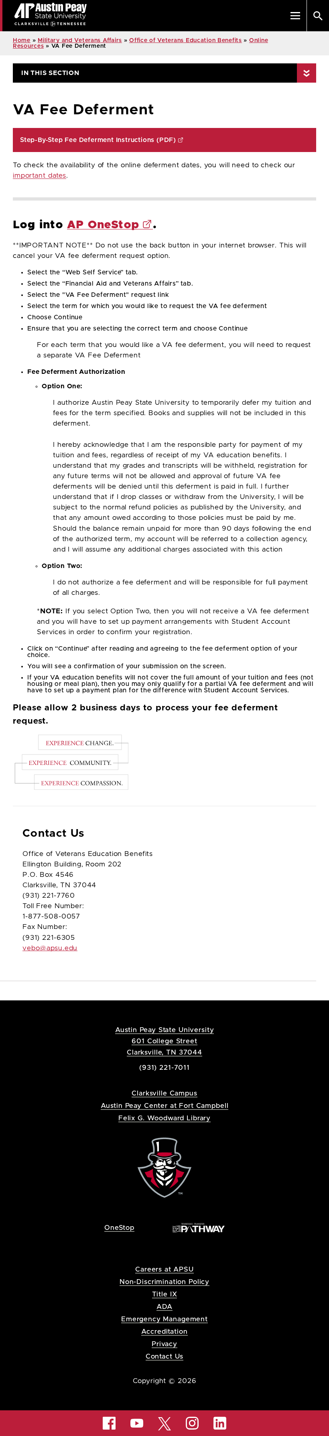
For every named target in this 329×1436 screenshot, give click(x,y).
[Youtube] (136, 1423)
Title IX (164, 1294)
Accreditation (164, 1331)
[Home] (164, 1167)
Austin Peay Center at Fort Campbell (165, 1105)
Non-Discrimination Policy (164, 1281)
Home (21, 40)
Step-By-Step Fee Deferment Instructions (98, 140)
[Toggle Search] (318, 15)
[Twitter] (164, 1423)
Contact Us (165, 1356)
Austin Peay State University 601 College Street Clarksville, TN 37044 (164, 1041)
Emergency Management (164, 1319)
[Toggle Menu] (295, 15)
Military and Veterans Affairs (80, 40)
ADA (164, 1306)
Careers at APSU (164, 1269)
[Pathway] (199, 1227)
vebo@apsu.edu (49, 948)
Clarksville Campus (164, 1093)
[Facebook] (109, 1423)
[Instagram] (192, 1423)
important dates (39, 175)
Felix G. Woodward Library (164, 1118)
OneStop (119, 1227)
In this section (50, 73)
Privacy (164, 1344)
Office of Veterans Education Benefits (185, 40)
